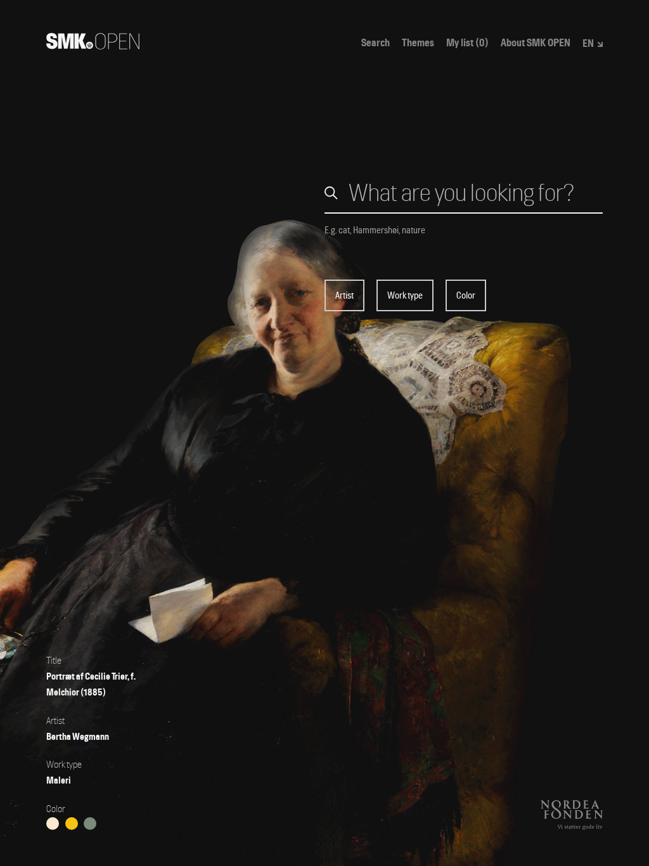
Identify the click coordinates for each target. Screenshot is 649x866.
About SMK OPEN (535, 43)
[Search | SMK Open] (92, 45)
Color (465, 295)
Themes (418, 43)
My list (467, 43)
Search (375, 43)
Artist (344, 295)
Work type (405, 295)
